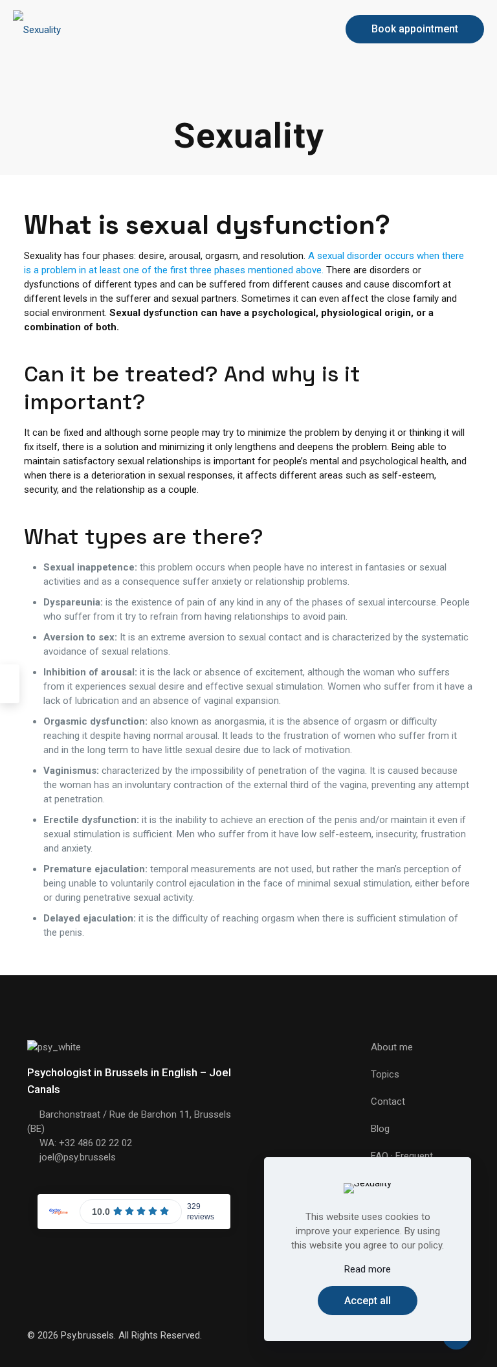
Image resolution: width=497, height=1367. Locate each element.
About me (392, 1047)
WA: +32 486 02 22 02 (85, 1143)
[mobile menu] (309, 29)
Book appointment (414, 29)
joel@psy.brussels (77, 1157)
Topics (385, 1074)
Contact (388, 1101)
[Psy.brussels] (37, 29)
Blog (380, 1129)
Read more (367, 1269)
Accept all (367, 1300)
